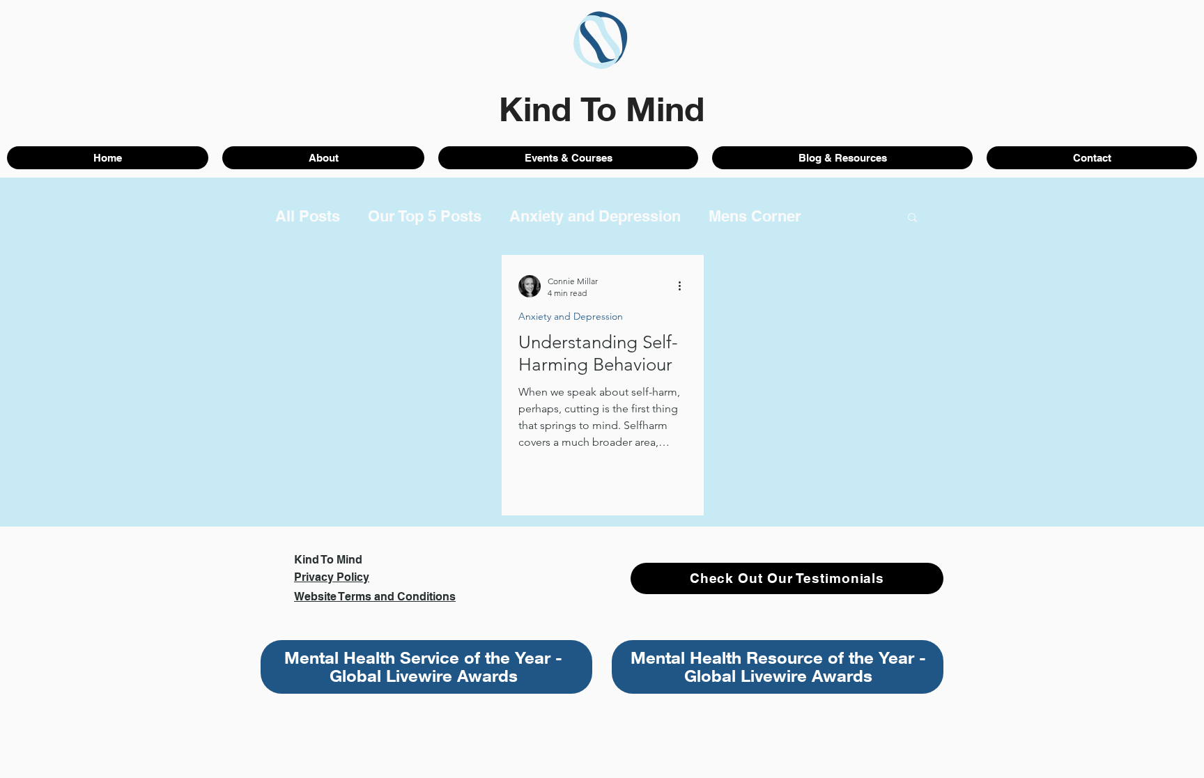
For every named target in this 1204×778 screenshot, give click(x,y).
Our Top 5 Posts (424, 216)
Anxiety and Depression (595, 216)
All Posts (307, 216)
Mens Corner (755, 216)
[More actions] (685, 286)
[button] (912, 218)
